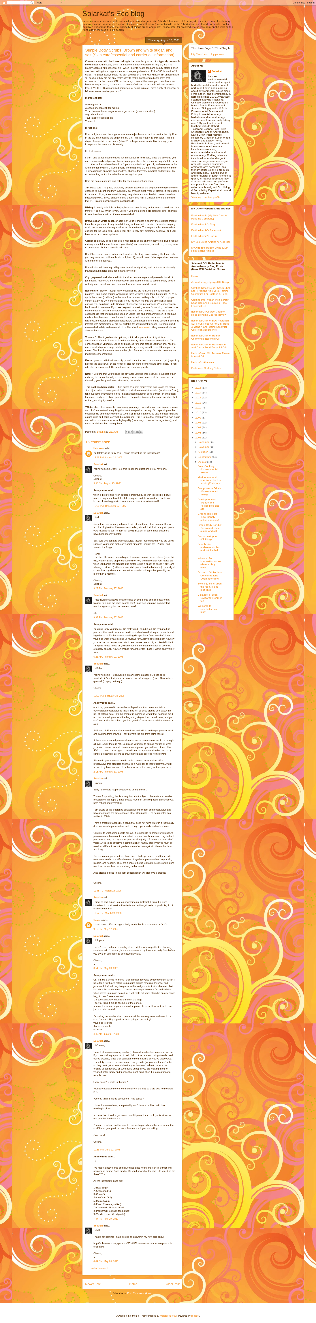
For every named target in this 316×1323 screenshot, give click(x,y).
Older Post (173, 1284)
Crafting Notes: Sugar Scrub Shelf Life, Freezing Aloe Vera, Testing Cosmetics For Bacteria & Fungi (210, 291)
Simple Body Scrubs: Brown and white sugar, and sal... (210, 528)
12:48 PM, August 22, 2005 (107, 457)
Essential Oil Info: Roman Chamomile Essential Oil (206, 337)
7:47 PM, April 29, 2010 (105, 1218)
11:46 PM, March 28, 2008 (107, 890)
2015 (198, 387)
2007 (198, 427)
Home (133, 1284)
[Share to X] (134, 432)
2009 (198, 417)
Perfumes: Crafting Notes (206, 368)
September (205, 456)
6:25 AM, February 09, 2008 (108, 656)
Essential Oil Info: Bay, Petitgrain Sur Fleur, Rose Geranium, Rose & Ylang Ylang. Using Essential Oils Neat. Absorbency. (210, 325)
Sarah (96, 920)
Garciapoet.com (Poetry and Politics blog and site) (208, 504)
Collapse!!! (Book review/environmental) (210, 597)
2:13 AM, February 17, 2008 (108, 771)
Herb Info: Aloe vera (202, 362)
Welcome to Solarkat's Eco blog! (207, 609)
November (204, 446)
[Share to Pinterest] (141, 432)
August (202, 461)
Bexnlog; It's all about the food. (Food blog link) (210, 586)
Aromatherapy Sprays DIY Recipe (210, 282)
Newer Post (92, 1284)
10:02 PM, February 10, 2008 (108, 695)
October (203, 451)
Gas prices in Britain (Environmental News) (209, 491)
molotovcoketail (168, 1315)
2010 (198, 412)
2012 (198, 402)
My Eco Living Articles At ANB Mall (210, 241)
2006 (198, 432)
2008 (198, 422)
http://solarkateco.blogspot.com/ (207, 54)
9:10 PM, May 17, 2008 (105, 929)
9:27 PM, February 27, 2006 (108, 588)
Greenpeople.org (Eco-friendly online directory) (208, 516)
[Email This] (127, 432)
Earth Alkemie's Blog (203, 224)
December (204, 441)
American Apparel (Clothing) (208, 538)
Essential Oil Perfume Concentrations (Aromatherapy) (210, 575)
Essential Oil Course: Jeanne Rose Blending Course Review (208, 313)
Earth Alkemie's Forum (204, 235)
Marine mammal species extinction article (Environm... (210, 480)
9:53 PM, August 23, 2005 (107, 483)
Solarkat (98, 464)
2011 (198, 407)
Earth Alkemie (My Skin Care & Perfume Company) (209, 217)
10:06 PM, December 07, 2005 (109, 506)
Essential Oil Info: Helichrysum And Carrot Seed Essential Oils (209, 346)
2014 (198, 392)
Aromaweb (144, 327)
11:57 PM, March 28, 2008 (107, 913)
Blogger (195, 1315)
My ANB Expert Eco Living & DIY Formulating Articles (210, 249)
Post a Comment (99, 1268)
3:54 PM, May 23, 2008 (105, 968)
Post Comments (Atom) (139, 1293)
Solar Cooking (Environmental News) (208, 469)
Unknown (98, 448)
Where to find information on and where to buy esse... (210, 563)
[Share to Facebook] (138, 432)
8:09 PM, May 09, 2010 (105, 1261)
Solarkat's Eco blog (113, 14)
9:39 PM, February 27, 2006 (108, 617)
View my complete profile (205, 197)
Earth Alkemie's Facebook (206, 230)
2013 (198, 397)
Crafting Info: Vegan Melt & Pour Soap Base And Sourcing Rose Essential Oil (210, 302)
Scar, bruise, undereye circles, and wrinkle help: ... (209, 549)
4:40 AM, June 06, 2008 (106, 1034)
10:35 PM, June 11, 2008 (106, 1149)
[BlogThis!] (131, 432)
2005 (198, 437)
